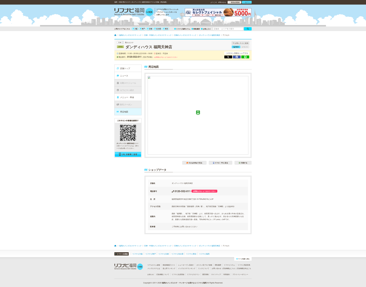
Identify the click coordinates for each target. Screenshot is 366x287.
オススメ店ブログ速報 (204, 265)
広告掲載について (162, 274)
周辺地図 (124, 111)
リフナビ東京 (191, 254)
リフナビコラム (229, 265)
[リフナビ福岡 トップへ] (133, 12)
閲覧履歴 (196, 29)
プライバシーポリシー (240, 274)
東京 (166, 29)
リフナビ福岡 (204, 254)
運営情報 (205, 274)
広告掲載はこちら (229, 268)
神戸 (143, 29)
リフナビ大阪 (137, 254)
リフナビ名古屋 (177, 254)
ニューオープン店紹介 (186, 265)
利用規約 (226, 274)
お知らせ (150, 274)
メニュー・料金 (127, 97)
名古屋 (158, 29)
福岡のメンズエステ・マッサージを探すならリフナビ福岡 (184, 282)
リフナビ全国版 (122, 254)
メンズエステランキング (186, 268)
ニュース (124, 75)
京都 (150, 29)
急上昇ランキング (169, 268)
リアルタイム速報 (153, 265)
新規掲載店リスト (169, 265)
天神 (119, 42)
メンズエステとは (153, 268)
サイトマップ (216, 274)
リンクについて (203, 268)
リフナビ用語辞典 (244, 265)
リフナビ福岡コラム (183, 29)
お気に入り (207, 29)
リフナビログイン (193, 274)
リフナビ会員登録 (178, 274)
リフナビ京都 (163, 254)
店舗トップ (125, 68)
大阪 (136, 29)
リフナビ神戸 (150, 254)
